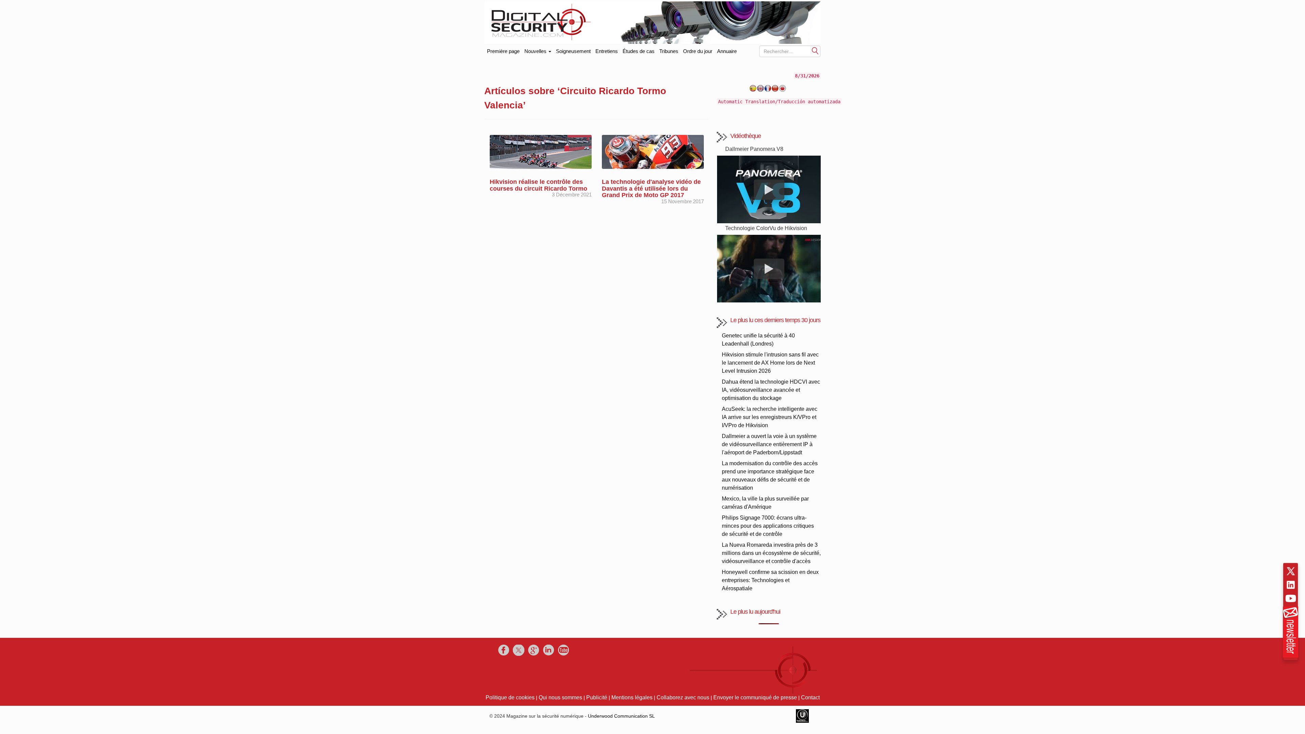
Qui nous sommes (560, 697)
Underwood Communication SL (621, 716)
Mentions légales (631, 697)
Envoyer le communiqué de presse (755, 697)
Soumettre (815, 50)
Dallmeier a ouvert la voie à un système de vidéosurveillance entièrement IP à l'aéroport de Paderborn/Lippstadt (769, 444)
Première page (503, 49)
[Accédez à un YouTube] (1290, 598)
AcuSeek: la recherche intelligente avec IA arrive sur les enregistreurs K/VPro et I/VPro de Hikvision (769, 417)
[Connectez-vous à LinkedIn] (1290, 584)
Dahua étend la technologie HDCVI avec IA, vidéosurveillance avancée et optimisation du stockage (771, 390)
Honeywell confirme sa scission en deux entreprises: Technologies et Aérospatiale (770, 580)
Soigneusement (573, 51)
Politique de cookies (510, 697)
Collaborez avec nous (683, 697)
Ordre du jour (697, 51)
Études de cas (639, 51)
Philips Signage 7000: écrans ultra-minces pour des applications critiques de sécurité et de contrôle (768, 526)
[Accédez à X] (1290, 571)
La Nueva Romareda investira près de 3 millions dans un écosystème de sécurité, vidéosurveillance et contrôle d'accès (771, 553)
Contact (810, 697)
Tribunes (668, 51)
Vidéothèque (745, 136)
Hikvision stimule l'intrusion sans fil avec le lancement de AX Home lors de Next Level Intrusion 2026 (770, 363)
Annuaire (727, 51)
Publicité (596, 697)
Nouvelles (536, 51)
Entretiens (606, 51)
